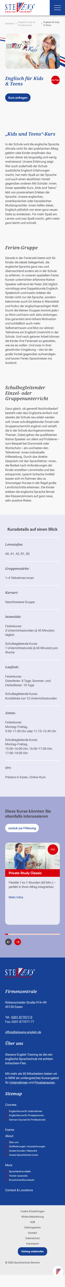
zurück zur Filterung (22, 828)
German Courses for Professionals (27, 1119)
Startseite (9, 23)
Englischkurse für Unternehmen (25, 1111)
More (8, 1165)
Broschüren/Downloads (21, 1180)
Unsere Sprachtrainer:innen (23, 1155)
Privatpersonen (44, 1082)
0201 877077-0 (21, 1017)
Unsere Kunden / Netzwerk (23, 1150)
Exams (9, 1129)
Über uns (14, 1142)
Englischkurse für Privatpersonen (26, 1115)
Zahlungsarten (32, 1227)
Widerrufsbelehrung (32, 1216)
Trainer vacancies (18, 1175)
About (9, 1136)
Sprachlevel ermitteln (20, 1171)
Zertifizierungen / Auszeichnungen (27, 1146)
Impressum (32, 1243)
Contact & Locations (19, 1190)
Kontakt (32, 1232)
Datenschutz (32, 1238)
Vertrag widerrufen (32, 1251)
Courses (10, 1104)
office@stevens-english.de (23, 1032)
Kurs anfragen (18, 97)
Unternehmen (19, 1082)
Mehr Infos (16, 897)
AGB (32, 1222)
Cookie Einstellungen (32, 1211)
